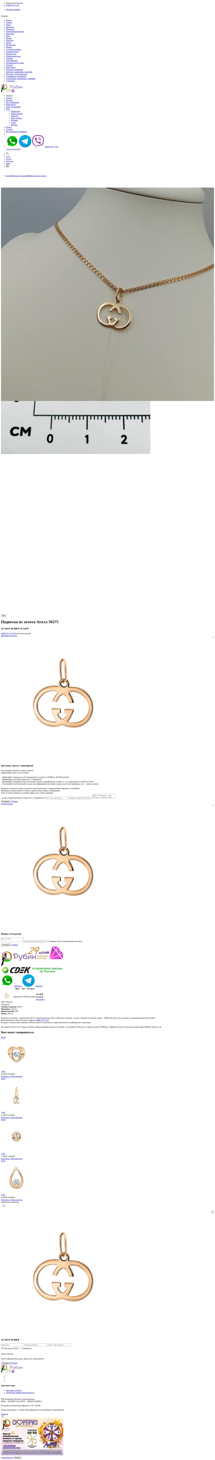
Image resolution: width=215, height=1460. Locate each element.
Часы (8, 36)
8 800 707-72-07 (7, 633)
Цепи (8, 25)
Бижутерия (10, 67)
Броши (9, 38)
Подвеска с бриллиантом (11, 1076)
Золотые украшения (14, 70)
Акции (9, 98)
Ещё (8, 109)
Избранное (15, 111)
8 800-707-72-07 (42, 1020)
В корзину (40, 999)
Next (3, 616)
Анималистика (12, 52)
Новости (14, 116)
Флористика (11, 54)
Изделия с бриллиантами (16, 74)
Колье (8, 43)
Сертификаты (12, 61)
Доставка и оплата (14, 1390)
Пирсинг (10, 40)
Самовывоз (26, 1348)
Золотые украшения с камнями (19, 72)
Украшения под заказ (15, 63)
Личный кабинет (13, 9)
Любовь (9, 58)
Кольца (9, 20)
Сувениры (10, 81)
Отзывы (14, 120)
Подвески (10, 29)
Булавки (9, 65)
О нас (13, 123)
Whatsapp (17, 986)
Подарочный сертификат (16, 131)
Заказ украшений (13, 107)
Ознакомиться (7, 1458)
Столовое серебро (13, 49)
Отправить (6, 801)
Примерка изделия (9, 636)
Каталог (9, 100)
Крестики (10, 34)
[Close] (213, 637)
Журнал (14, 125)
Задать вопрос (7, 804)
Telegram (39, 986)
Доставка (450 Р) (11, 1348)
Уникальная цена (13, 56)
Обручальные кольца (15, 31)
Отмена (14, 801)
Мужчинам (10, 45)
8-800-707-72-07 (12, 5)
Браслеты (10, 27)
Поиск (8, 127)
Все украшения (12, 102)
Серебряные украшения (16, 76)
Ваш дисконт (16, 118)
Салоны (9, 129)
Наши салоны (17, 114)
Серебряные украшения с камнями (20, 79)
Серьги (9, 22)
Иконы (9, 47)
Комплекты (11, 105)
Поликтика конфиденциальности (20, 1393)
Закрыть (4, 1414)
